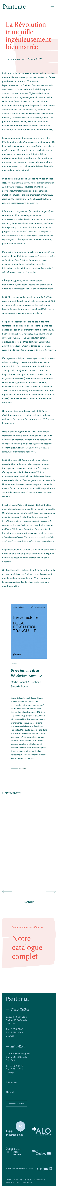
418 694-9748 (15, 1029)
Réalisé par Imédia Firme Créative (19, 1182)
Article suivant (51, 891)
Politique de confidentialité (34, 1180)
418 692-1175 (15, 1065)
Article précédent (7, 891)
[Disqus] (29, 837)
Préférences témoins (14, 1180)
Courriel (10, 1035)
